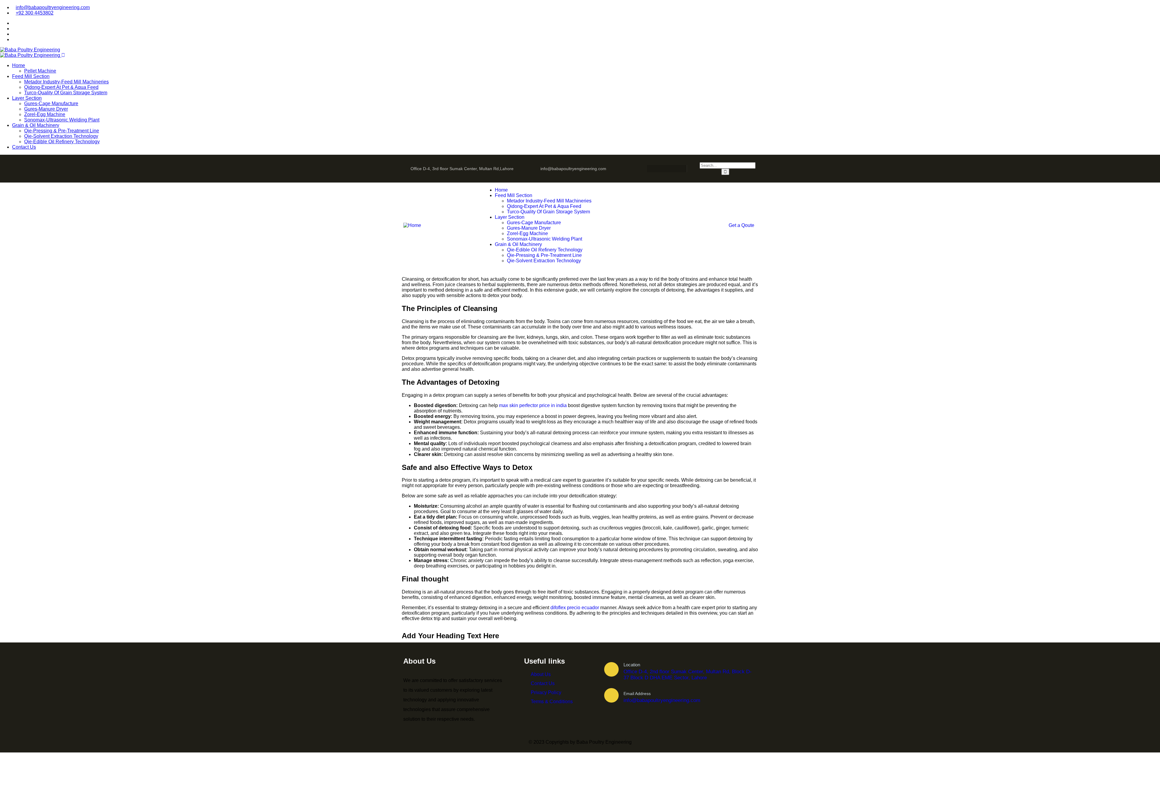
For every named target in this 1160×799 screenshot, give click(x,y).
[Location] (611, 669)
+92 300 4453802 (34, 12)
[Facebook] (649, 169)
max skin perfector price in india (533, 405)
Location (632, 664)
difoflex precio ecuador (574, 607)
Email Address (637, 693)
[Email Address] (611, 695)
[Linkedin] (684, 169)
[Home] (412, 225)
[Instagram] (661, 169)
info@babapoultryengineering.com (53, 7)
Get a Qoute (741, 225)
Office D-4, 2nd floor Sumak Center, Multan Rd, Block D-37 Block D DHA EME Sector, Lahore (688, 675)
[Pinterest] (673, 169)
